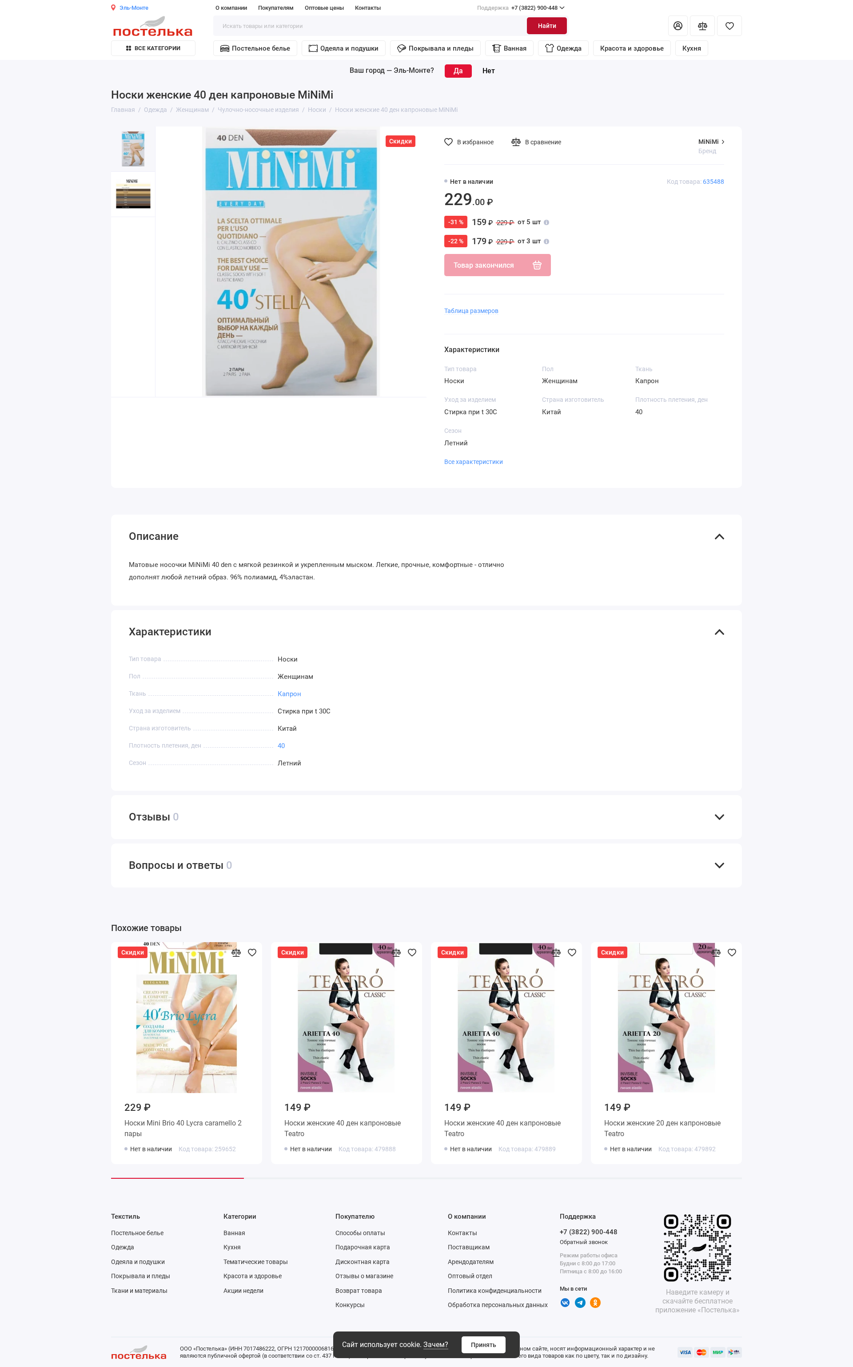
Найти (547, 25)
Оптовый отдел (470, 1276)
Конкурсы (350, 1304)
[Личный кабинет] (678, 26)
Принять (483, 1344)
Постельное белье (261, 48)
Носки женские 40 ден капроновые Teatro (342, 1128)
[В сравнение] (236, 952)
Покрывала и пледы (441, 48)
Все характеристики (473, 461)
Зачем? (435, 1344)
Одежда (569, 48)
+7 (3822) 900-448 (517, 7)
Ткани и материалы (139, 1290)
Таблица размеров (471, 310)
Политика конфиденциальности (495, 1290)
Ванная (515, 48)
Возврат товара (358, 1290)
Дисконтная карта (362, 1261)
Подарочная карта (362, 1247)
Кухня (691, 48)
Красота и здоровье (632, 48)
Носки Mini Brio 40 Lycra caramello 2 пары (183, 1128)
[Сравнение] (702, 26)
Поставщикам (469, 1247)
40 (281, 746)
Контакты (368, 7)
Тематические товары (255, 1261)
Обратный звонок (584, 1242)
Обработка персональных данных (498, 1304)
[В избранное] (252, 952)
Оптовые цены (324, 7)
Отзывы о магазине (364, 1276)
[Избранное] (729, 26)
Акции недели (243, 1290)
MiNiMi (708, 141)
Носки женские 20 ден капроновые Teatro (662, 1128)
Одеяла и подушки (349, 48)
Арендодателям (471, 1261)
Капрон (289, 694)
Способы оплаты (360, 1232)
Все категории (157, 48)
